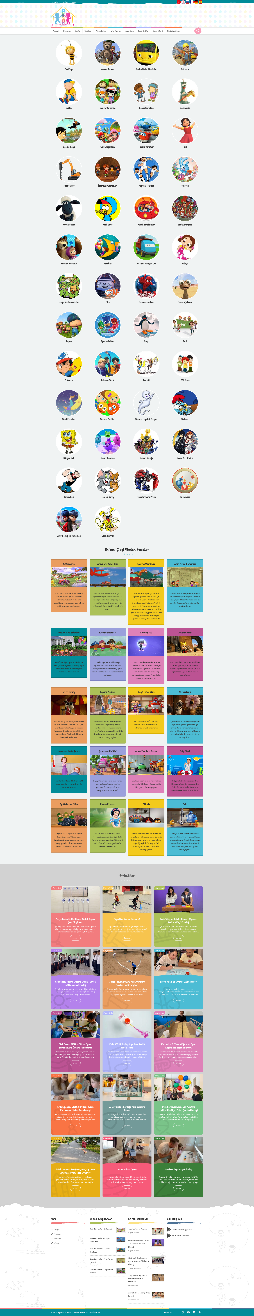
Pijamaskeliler (101, 31)
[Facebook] (194, 1312)
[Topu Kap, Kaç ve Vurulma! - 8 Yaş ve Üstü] (127, 887)
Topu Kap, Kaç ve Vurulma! (127, 919)
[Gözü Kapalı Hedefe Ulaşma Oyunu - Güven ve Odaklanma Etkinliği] (158, 1260)
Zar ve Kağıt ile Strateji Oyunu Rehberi (178, 981)
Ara (55, 1247)
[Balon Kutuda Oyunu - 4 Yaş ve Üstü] (127, 1138)
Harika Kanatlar (115, 31)
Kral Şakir (88, 31)
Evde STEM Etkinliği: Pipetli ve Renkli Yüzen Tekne (127, 1046)
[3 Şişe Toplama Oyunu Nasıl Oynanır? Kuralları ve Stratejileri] (158, 1277)
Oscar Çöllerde (158, 31)
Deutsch (196, 2)
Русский (187, 2)
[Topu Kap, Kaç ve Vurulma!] (158, 1230)
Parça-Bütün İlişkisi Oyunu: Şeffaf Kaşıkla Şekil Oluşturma (75, 920)
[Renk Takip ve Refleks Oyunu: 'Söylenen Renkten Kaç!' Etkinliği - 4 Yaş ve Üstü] (178, 887)
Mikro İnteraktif (94, 1312)
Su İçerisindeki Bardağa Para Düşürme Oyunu (127, 1108)
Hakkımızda (57, 1238)
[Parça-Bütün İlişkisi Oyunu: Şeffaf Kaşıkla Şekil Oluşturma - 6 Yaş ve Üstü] (75, 887)
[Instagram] (182, 1312)
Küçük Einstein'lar (173, 31)
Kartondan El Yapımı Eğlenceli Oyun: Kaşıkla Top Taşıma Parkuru (178, 1046)
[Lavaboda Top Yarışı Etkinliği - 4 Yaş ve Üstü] (178, 1138)
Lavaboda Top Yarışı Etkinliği (178, 1169)
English (183, 2)
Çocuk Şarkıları (143, 31)
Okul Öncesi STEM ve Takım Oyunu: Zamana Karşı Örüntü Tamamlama (75, 1046)
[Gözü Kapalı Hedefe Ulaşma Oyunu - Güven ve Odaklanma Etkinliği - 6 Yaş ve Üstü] (75, 950)
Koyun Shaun (129, 31)
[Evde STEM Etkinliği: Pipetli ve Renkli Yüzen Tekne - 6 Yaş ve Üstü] (127, 1013)
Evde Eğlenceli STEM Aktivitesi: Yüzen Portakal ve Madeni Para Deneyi (75, 1108)
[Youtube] (188, 1312)
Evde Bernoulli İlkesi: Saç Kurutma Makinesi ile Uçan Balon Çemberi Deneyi (179, 1108)
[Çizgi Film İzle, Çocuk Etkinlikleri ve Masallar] (63, 16)
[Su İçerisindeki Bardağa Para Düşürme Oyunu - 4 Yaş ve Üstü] (127, 1075)
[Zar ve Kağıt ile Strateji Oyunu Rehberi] (158, 1294)
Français (192, 2)
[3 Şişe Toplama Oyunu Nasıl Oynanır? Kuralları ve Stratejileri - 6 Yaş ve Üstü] (127, 950)
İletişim (56, 1243)
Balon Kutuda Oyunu (127, 1169)
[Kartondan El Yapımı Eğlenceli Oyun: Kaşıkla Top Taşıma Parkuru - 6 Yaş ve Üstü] (178, 1013)
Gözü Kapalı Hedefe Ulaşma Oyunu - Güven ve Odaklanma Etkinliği (75, 983)
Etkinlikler (65, 2)
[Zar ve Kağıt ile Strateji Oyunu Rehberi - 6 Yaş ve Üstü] (178, 950)
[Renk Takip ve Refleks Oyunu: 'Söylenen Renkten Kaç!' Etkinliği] (158, 1242)
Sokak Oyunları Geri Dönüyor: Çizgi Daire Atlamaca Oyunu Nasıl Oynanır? (75, 1171)
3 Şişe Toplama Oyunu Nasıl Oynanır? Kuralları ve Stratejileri (127, 983)
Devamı (75, 938)
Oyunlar (74, 2)
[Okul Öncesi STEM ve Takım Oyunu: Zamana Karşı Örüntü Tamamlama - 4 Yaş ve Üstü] (75, 1013)
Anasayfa (55, 2)
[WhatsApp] (199, 1312)
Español (200, 2)
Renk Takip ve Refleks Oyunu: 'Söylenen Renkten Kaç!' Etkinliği (178, 920)
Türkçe (179, 2)
